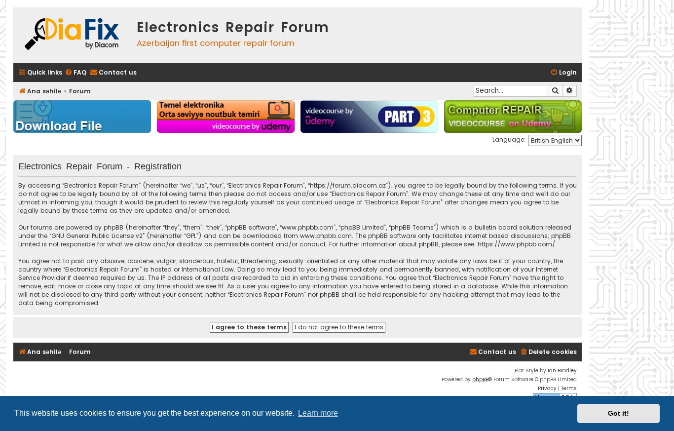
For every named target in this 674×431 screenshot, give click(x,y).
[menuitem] (75, 72)
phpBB (480, 379)
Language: (508, 139)
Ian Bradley (562, 370)
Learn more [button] (318, 413)
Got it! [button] (618, 413)
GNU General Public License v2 (97, 236)
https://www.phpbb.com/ (516, 244)
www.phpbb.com (326, 236)
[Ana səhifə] (72, 35)
